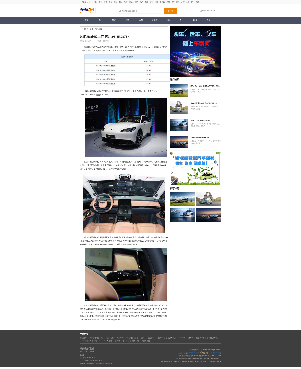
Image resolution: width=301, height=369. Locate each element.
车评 (114, 20)
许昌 (152, 2)
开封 (101, 2)
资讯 (100, 20)
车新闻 (117, 341)
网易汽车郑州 (214, 338)
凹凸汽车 (83, 338)
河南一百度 (110, 338)
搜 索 (170, 11)
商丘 (137, 2)
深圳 (197, 2)
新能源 (154, 20)
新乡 (142, 2)
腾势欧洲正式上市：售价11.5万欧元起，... (203, 103)
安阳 (111, 2)
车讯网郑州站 (131, 338)
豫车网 (190, 338)
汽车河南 (150, 338)
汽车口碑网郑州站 (96, 338)
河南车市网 (146, 341)
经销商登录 (205, 11)
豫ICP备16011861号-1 (193, 353)
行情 (195, 20)
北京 (183, 2)
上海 (188, 2)
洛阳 (121, 2)
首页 (87, 20)
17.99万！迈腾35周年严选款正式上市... (202, 120)
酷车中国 (126, 341)
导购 (127, 20)
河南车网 (182, 338)
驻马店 (162, 2)
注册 (214, 11)
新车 (141, 20)
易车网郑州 (108, 341)
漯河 (125, 2)
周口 (157, 2)
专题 (208, 20)
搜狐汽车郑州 (201, 338)
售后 (181, 20)
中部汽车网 (87, 341)
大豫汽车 (159, 338)
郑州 (90, 2)
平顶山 (131, 2)
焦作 (106, 2)
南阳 (116, 2)
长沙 (173, 2)
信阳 (147, 2)
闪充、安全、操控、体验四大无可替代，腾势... (205, 86)
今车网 (141, 338)
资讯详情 (98, 29)
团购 (168, 20)
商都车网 (135, 341)
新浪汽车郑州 (171, 338)
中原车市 (97, 341)
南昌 (178, 2)
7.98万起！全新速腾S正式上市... (200, 137)
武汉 (168, 2)
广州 (193, 2)
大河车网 (120, 338)
